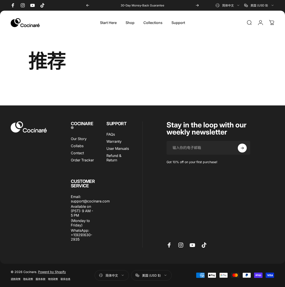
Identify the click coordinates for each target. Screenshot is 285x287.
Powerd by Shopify (52, 272)
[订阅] (242, 148)
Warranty (114, 141)
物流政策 (53, 279)
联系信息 (65, 279)
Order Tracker (82, 160)
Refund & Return (113, 157)
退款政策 (15, 279)
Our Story (79, 139)
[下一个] (197, 5)
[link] (83, 211)
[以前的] (88, 5)
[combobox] (228, 5)
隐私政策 (28, 279)
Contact (77, 153)
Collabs (77, 146)
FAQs (110, 134)
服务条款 (40, 279)
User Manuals (117, 148)
